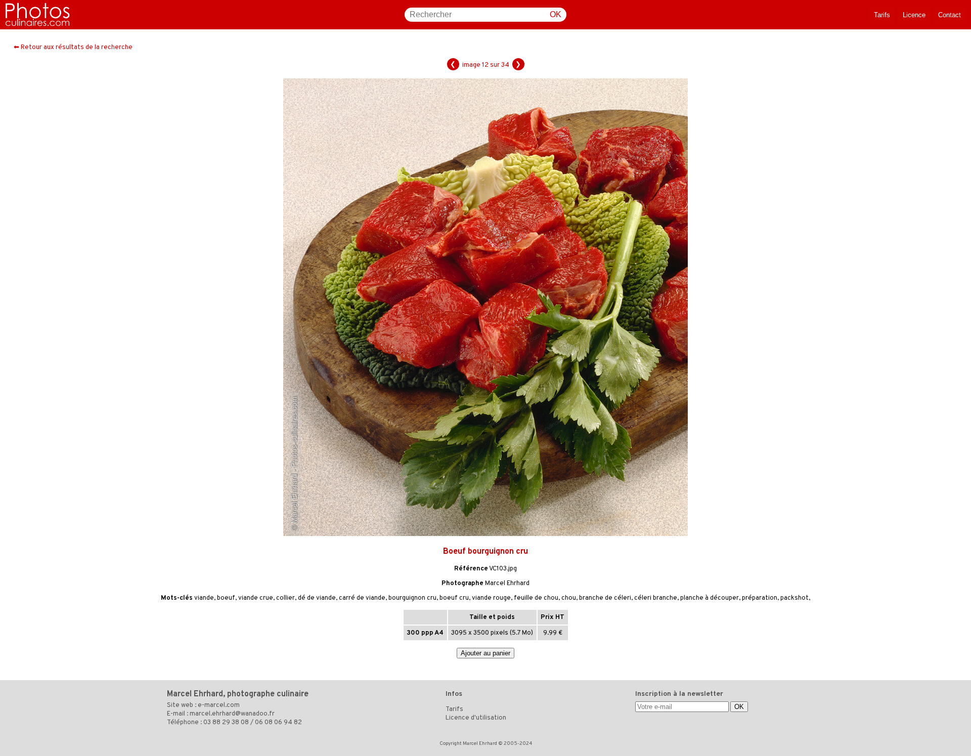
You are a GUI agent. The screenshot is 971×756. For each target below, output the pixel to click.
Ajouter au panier (485, 653)
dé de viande (317, 598)
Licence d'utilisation (476, 718)
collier (285, 598)
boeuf (226, 598)
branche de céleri (605, 598)
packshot (794, 598)
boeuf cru (454, 598)
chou (568, 598)
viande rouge (491, 598)
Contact (949, 15)
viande (204, 598)
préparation (759, 598)
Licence (914, 15)
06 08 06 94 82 (278, 723)
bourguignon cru (412, 598)
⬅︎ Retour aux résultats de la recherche (73, 47)
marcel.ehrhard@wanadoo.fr (232, 714)
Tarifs (882, 15)
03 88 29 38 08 (226, 723)
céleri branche (655, 598)
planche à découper (709, 598)
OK (555, 14)
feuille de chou (536, 598)
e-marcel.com (219, 705)
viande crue (255, 598)
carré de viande (362, 598)
